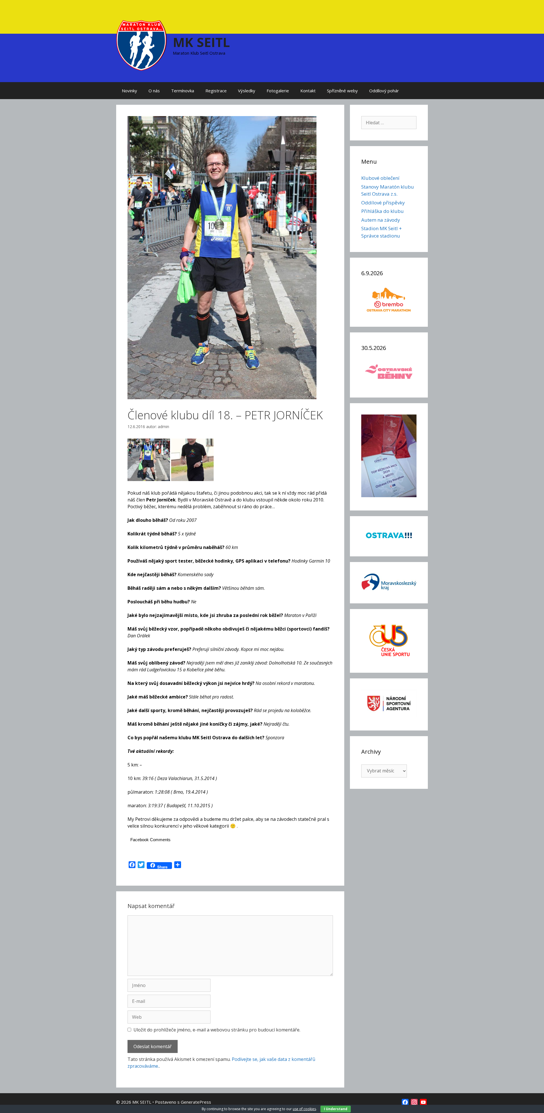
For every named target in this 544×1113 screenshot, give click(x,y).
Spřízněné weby (342, 90)
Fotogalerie (278, 90)
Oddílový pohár (384, 90)
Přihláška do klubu (382, 211)
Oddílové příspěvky (383, 202)
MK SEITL (201, 42)
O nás (154, 90)
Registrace (216, 90)
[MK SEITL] (141, 45)
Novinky (129, 90)
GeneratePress (196, 1102)
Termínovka (182, 90)
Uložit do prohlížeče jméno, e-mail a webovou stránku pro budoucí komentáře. (216, 1030)
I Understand (335, 1108)
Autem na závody (380, 220)
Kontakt (308, 90)
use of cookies (304, 1108)
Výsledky (246, 90)
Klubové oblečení (380, 178)
